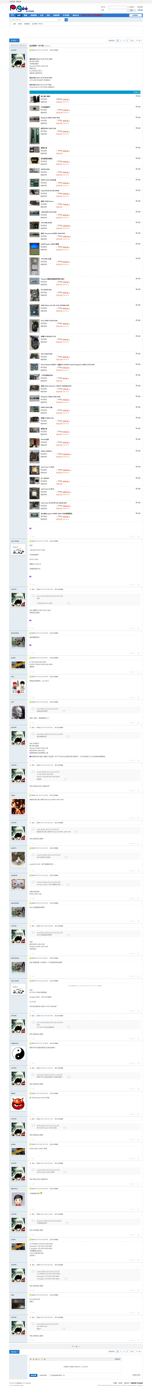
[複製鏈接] (47, 46)
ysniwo (13, 658)
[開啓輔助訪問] (139, 2)
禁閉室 (121, 1383)
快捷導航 (135, 15)
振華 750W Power (47, 201)
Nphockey (14, 1188)
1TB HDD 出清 (46, 259)
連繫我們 (126, 1383)
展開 (139, 96)
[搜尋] (66, 19)
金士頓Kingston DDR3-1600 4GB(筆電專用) (56, 513)
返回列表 (112, 40)
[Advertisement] (76, 31)
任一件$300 (45, 478)
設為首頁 (12, 1)
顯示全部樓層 (54, 50)
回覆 (33, 536)
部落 (48, 15)
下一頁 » (76, 1346)
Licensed (28, 1383)
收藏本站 (18, 1)
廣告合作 (76, 15)
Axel (12, 702)
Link (36, 1359)
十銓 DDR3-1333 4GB (48, 212)
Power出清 (45, 439)
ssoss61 (13, 50)
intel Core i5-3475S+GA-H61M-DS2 (54, 503)
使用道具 (131, 536)
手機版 (115, 1383)
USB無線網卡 (45, 107)
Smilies (45, 1359)
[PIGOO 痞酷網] (21, 8)
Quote (39, 1359)
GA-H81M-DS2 (46, 290)
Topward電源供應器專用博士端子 (53, 279)
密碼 (102, 10)
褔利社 (20, 24)
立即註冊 (140, 10)
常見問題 (66, 15)
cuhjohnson (14, 1043)
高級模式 (117, 1359)
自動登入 (132, 7)
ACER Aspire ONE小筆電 (50, 244)
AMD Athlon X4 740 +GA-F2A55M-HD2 (55, 305)
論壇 (18, 15)
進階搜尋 (56, 15)
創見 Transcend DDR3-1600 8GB (53, 233)
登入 (80, 1367)
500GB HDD (45, 169)
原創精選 (33, 15)
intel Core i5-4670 (47, 489)
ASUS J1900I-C (46, 451)
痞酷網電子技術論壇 (137, 1383)
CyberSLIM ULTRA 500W (50, 191)
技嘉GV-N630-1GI (47, 418)
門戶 (12, 15)
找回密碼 (140, 7)
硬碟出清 (44, 148)
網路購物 (27, 24)
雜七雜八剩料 (45, 96)
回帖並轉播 (43, 1375)
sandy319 (14, 875)
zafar (12, 1295)
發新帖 (13, 40)
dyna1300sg (15, 633)
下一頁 (138, 40)
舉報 (138, 536)
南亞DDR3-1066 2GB (48, 128)
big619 (13, 1093)
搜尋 (59, 20)
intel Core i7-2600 (47, 467)
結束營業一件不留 (37, 24)
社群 (41, 15)
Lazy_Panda (15, 541)
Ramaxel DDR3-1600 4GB (50, 118)
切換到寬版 (142, 2)
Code (42, 1359)
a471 (12, 676)
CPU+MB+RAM (46, 223)
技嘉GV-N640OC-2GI (48, 336)
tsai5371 (13, 848)
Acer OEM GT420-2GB (49, 320)
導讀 (25, 15)
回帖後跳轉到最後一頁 (58, 1375)
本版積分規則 (136, 1375)
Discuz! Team (19, 1385)
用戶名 (103, 7)
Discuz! (19, 1383)
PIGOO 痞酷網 (10, 24)
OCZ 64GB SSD (46, 354)
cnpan (13, 795)
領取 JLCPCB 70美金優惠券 (92, 15)
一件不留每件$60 (47, 375)
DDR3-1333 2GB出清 (48, 180)
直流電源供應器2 (47, 158)
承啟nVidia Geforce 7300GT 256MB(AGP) (56, 386)
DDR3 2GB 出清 (46, 407)
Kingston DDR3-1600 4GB (50, 397)
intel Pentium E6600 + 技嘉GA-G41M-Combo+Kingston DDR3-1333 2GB (67, 364)
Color (33, 1359)
